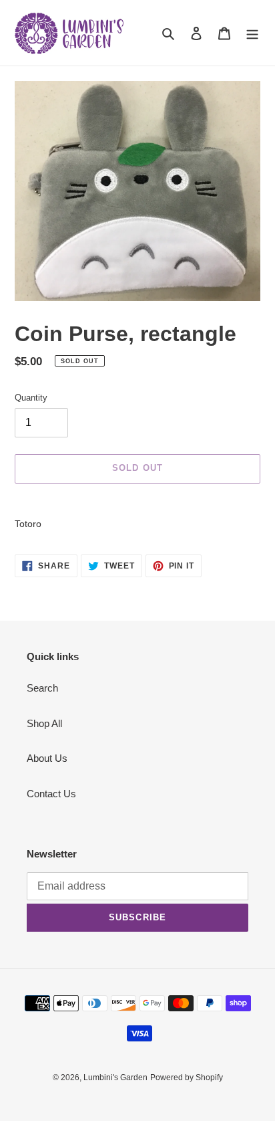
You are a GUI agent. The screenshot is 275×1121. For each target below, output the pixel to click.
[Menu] (252, 33)
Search (42, 688)
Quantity (31, 398)
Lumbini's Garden (115, 1077)
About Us (47, 758)
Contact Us (51, 793)
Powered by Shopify (186, 1077)
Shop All (44, 723)
